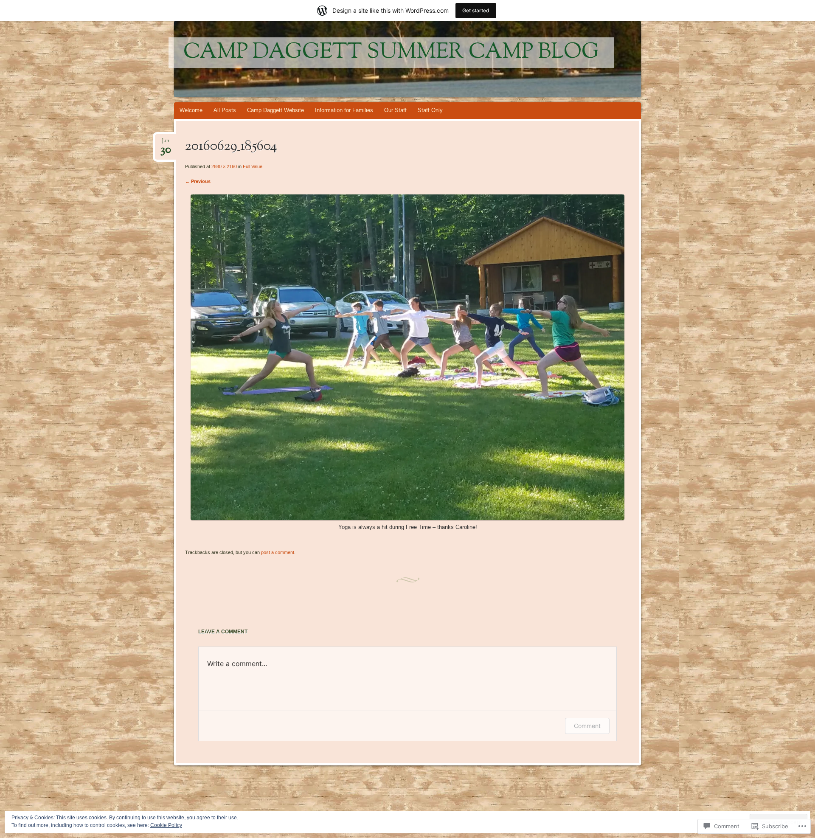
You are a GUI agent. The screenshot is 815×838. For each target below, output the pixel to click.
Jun (165, 143)
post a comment (277, 552)
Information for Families (344, 110)
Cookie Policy (166, 825)
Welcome (191, 110)
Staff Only (430, 110)
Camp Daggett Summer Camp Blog (391, 52)
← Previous (198, 181)
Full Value (252, 166)
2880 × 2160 (224, 166)
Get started (475, 10)
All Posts (225, 110)
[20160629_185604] (407, 518)
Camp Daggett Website (275, 110)
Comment (587, 725)
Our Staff (395, 110)
